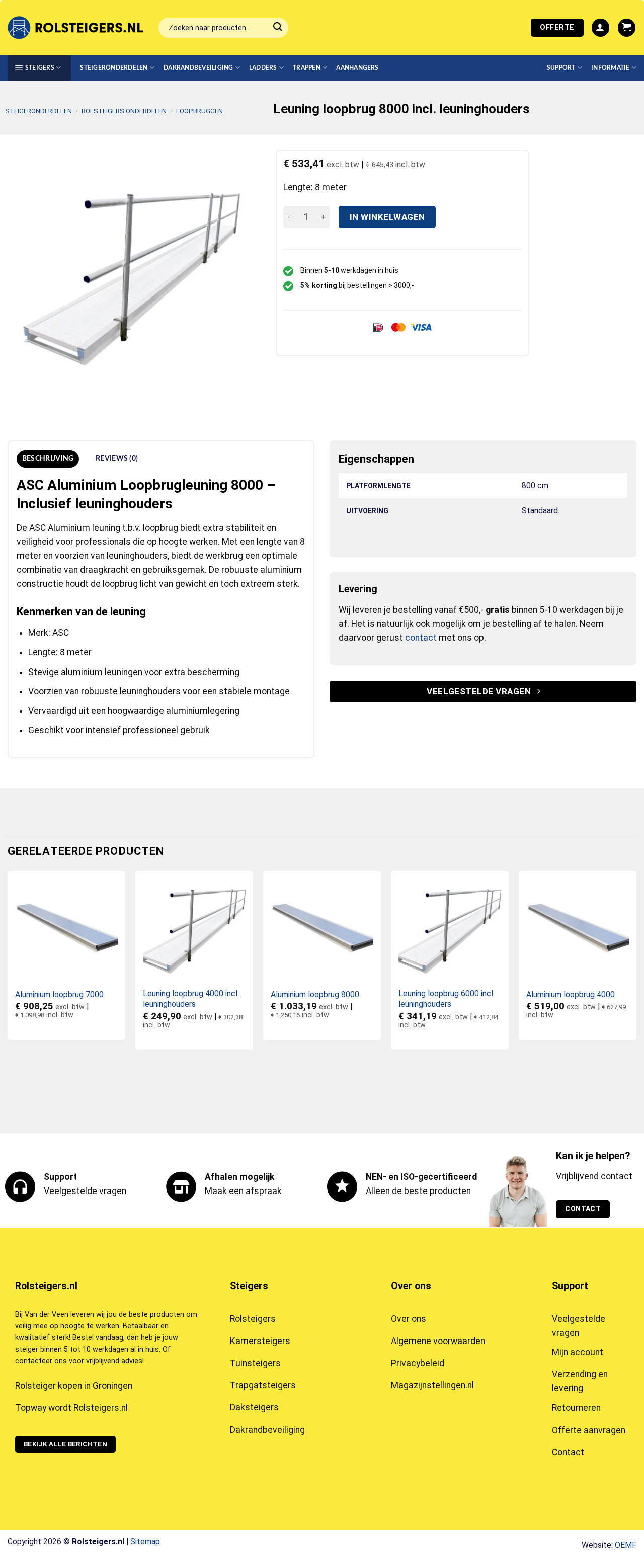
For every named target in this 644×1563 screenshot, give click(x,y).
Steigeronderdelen (113, 68)
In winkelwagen (387, 217)
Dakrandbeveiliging (198, 68)
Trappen (306, 68)
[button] (600, 28)
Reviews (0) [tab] (117, 458)
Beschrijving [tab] (47, 458)
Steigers (39, 68)
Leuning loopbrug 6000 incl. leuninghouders (446, 999)
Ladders (263, 68)
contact (421, 638)
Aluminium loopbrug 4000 (570, 994)
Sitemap (145, 1541)
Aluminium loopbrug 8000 (315, 994)
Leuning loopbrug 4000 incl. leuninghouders (191, 999)
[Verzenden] (277, 28)
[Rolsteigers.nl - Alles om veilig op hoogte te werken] (75, 28)
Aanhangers (357, 68)
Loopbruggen (199, 111)
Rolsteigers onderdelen (124, 111)
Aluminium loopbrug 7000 (59, 994)
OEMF (625, 1545)
